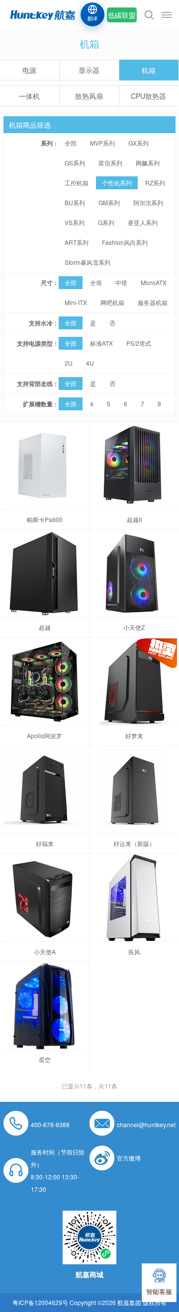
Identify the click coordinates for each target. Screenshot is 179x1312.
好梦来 (134, 735)
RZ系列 (155, 182)
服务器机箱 (153, 302)
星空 (45, 1059)
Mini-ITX (76, 302)
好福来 (45, 843)
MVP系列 (102, 143)
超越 (45, 627)
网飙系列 (148, 162)
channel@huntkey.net (146, 1124)
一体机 (29, 96)
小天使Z (134, 627)
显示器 (89, 70)
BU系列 (75, 202)
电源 (29, 70)
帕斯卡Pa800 (45, 519)
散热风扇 (89, 96)
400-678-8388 (50, 1124)
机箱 (149, 70)
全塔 (96, 282)
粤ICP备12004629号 (40, 1302)
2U (69, 363)
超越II (134, 519)
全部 (71, 143)
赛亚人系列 (143, 222)
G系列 (106, 222)
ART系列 (77, 242)
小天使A (45, 951)
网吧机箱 (112, 302)
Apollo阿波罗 (44, 735)
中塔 (121, 282)
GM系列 (109, 202)
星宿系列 (110, 162)
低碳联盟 (122, 15)
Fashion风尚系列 (125, 242)
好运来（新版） (134, 843)
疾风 (134, 951)
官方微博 (129, 1158)
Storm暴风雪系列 (87, 262)
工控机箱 (77, 182)
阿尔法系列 (148, 202)
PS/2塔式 (138, 343)
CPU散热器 (148, 96)
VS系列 (75, 222)
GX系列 (138, 143)
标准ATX (101, 343)
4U (90, 363)
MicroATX (154, 282)
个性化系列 (117, 182)
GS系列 (75, 162)
